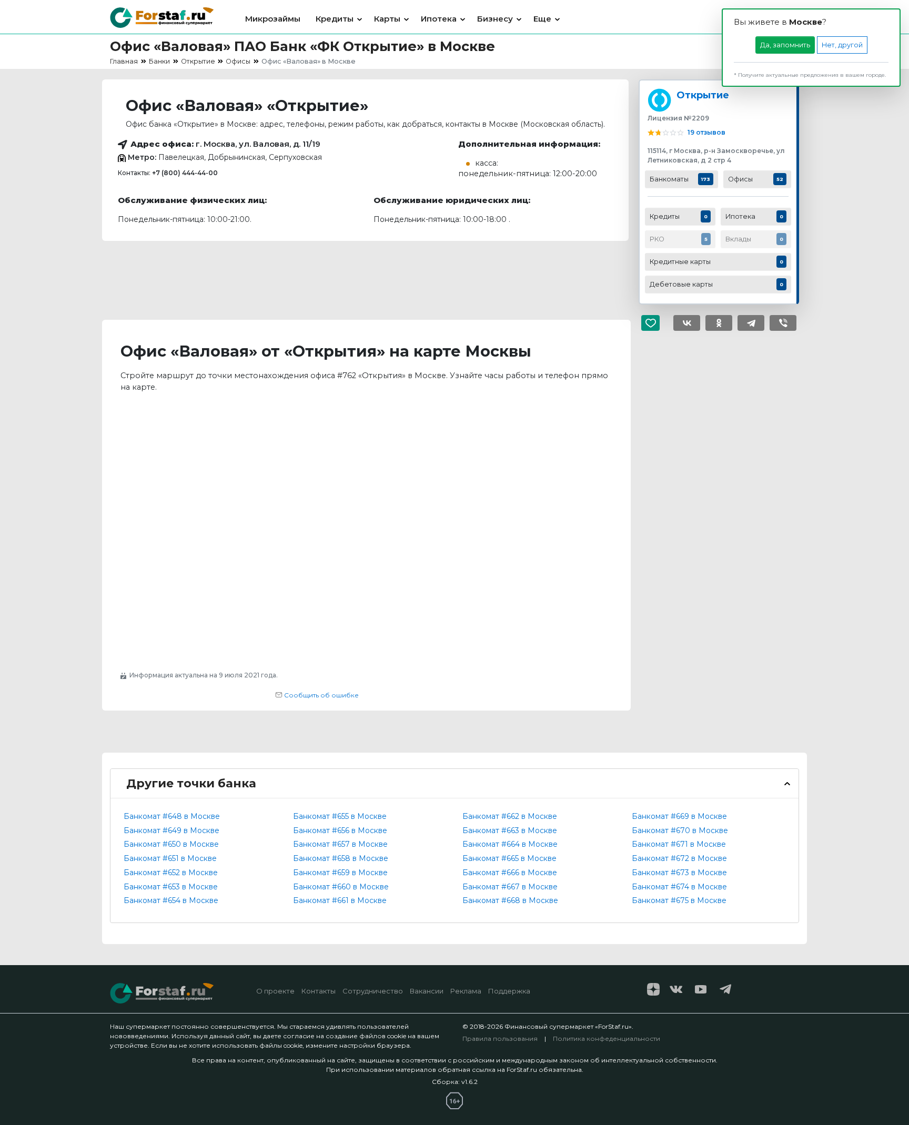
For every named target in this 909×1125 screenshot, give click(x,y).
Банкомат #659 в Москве (340, 872)
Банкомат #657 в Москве (340, 844)
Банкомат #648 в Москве (172, 816)
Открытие (702, 95)
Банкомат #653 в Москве (171, 886)
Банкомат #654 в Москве (171, 900)
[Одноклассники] (718, 323)
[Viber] (783, 323)
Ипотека (439, 19)
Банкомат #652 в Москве (171, 872)
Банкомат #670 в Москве (680, 830)
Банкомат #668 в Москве (510, 900)
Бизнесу (495, 19)
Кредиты (335, 19)
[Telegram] (751, 323)
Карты (387, 19)
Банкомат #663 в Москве (509, 830)
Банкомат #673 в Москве (679, 872)
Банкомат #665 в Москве (509, 858)
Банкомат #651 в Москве (170, 858)
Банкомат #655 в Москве (340, 816)
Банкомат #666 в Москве (509, 872)
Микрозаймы (272, 19)
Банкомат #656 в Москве (340, 830)
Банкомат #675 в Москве (679, 900)
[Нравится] (654, 323)
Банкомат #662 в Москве (509, 816)
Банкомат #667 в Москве (510, 886)
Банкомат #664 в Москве (510, 844)
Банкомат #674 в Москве (679, 886)
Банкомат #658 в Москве (340, 858)
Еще (542, 19)
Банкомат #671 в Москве (679, 844)
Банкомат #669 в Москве (679, 816)
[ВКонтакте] (686, 323)
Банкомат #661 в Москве (340, 900)
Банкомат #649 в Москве (171, 830)
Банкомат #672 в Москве (679, 858)
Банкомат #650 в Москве (171, 844)
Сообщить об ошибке (320, 695)
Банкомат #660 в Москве (341, 886)
